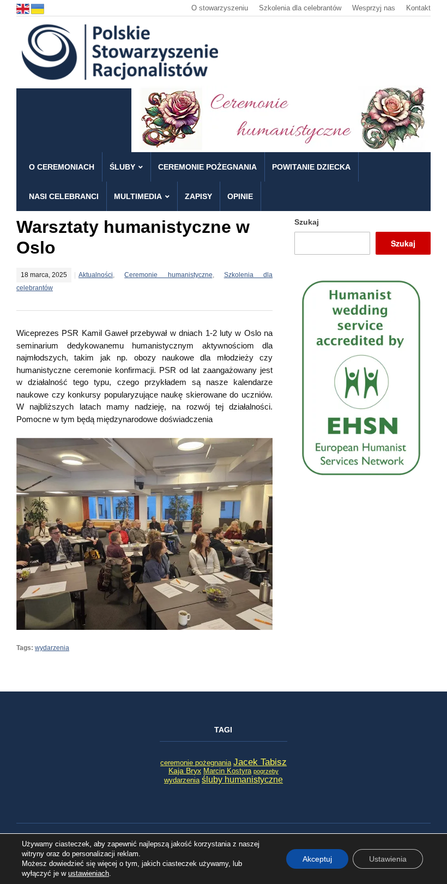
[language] (23, 8)
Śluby (122, 167)
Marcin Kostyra (227, 771)
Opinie (240, 196)
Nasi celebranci (64, 196)
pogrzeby (266, 771)
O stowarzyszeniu (219, 8)
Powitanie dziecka (311, 167)
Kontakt (418, 8)
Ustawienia (388, 859)
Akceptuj (317, 859)
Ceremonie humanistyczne (168, 275)
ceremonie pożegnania (195, 763)
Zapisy (198, 196)
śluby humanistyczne (242, 779)
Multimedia (138, 196)
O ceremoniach (61, 167)
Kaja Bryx (184, 770)
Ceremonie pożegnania (207, 167)
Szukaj (306, 222)
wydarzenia (52, 648)
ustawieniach (88, 873)
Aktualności (95, 275)
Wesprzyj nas (373, 8)
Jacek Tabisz (260, 761)
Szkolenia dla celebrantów (300, 8)
